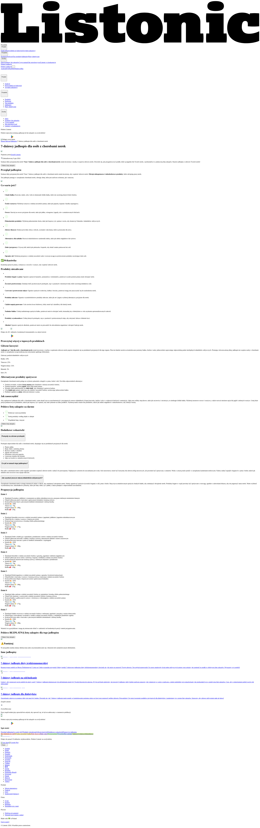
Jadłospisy (25, 56)
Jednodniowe (89, 734)
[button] (3, 72)
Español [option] (7, 754)
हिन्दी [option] (6, 767)
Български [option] (8, 780)
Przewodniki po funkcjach (14, 51)
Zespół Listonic (16, 154)
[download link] (5, 742)
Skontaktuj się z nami (12, 806)
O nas (7, 801)
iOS (7, 69)
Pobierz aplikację (6, 64)
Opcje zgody (5, 822)
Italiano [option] (7, 765)
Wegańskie (60, 734)
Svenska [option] (7, 759)
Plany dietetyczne (34, 56)
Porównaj (10, 56)
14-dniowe (81, 734)
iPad (10, 69)
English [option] (7, 748)
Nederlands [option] (8, 756)
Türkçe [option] (7, 781)
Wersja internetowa (11, 788)
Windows (18, 69)
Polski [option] (7, 750)
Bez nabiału (68, 734)
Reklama (8, 804)
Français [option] (7, 761)
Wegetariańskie (52, 734)
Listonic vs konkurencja (48, 62)
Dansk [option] (7, 776)
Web (13, 69)
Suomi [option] (7, 769)
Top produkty (17, 56)
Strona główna (5, 141)
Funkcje (3, 51)
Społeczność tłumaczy (12, 794)
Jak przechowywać (34, 62)
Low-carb (12, 734)
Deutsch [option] (7, 752)
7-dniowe (75, 734)
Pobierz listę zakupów (8, 165)
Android (3, 69)
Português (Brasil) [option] (10, 772)
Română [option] (7, 770)
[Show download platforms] (13, 66)
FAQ (6, 792)
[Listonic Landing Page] (130, 43)
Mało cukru (43, 734)
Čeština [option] (7, 763)
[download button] (6, 137)
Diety (2, 62)
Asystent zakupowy (29, 51)
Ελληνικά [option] (8, 774)
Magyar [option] (7, 778)
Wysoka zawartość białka (23, 734)
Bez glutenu (5, 734)
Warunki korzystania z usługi (14, 815)
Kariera (7, 802)
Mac (22, 69)
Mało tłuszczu (35, 734)
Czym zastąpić (23, 62)
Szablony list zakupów (11, 62)
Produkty (4, 56)
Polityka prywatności (11, 813)
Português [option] (8, 758)
